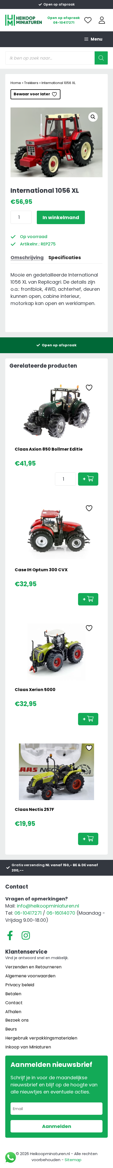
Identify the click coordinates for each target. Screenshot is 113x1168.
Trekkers (31, 83)
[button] (93, 117)
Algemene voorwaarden (30, 976)
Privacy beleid (19, 985)
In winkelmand (61, 217)
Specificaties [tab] (64, 257)
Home (16, 83)
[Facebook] (10, 935)
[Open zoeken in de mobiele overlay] (56, 58)
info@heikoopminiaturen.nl (48, 906)
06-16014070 (61, 913)
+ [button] (84, 479)
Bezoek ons (17, 1020)
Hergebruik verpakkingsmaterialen (41, 1038)
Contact (14, 1003)
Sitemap (73, 1159)
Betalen (13, 994)
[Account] (102, 20)
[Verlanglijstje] (88, 20)
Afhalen (13, 1012)
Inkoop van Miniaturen (28, 1047)
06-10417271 (63, 22)
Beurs (11, 1029)
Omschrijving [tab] (27, 257)
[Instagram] (25, 935)
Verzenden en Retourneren (33, 967)
